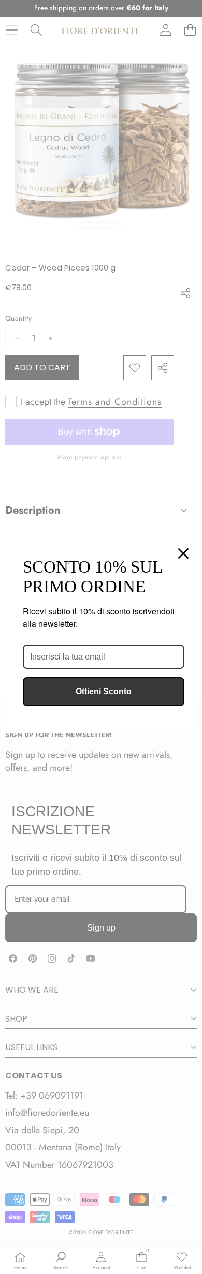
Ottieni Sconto (104, 691)
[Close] (183, 553)
